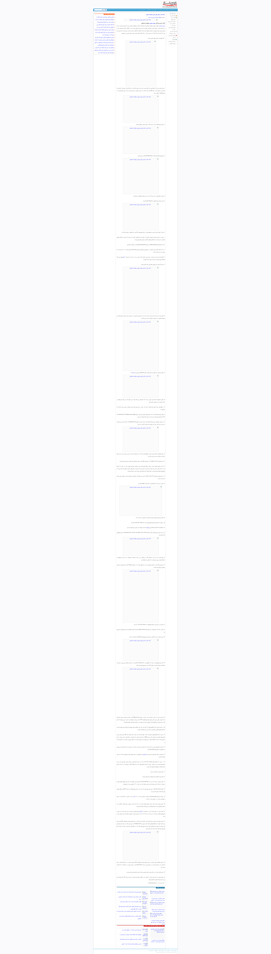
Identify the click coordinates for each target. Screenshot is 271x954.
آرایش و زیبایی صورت (171, 21)
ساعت (134, 796)
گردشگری (173, 39)
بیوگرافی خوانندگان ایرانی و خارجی (154, 17)
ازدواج (141, 811)
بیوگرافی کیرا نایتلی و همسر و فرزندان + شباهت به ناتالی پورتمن (104, 40)
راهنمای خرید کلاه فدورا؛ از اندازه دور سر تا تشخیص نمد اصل (105, 27)
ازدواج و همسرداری (172, 35)
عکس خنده (154, 10)
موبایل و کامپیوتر (172, 43)
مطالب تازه (166, 10)
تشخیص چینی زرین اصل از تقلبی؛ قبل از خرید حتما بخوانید (104, 32)
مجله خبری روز (172, 15)
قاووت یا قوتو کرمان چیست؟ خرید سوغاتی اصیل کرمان (130, 901)
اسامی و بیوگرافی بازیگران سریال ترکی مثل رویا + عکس (104, 37)
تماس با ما (142, 10)
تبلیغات (161, 10)
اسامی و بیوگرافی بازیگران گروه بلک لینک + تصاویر (131, 944)
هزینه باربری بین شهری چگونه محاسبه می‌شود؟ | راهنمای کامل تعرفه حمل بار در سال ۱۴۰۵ (104, 30)
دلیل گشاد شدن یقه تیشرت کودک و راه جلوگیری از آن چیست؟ (106, 53)
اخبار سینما (173, 25)
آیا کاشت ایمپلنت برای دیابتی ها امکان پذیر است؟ (105, 25)
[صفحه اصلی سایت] (176, 10)
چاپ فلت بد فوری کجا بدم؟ (108, 35)
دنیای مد (173, 29)
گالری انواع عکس (172, 13)
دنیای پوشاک (173, 19)
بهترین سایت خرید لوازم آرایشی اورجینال (105, 22)
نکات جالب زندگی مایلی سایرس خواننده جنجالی (155, 14)
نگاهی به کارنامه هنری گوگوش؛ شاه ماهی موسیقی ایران (130, 939)
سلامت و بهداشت (172, 33)
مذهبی (174, 37)
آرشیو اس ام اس (172, 23)
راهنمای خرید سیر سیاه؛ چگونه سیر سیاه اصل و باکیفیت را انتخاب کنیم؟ (104, 47)
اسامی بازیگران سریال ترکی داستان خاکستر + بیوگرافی (105, 17)
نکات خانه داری (172, 31)
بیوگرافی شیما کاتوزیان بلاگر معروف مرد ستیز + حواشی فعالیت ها (104, 19)
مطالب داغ (172, 10)
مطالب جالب (173, 17)
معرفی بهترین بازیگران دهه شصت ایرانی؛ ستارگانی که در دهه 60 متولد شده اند (158, 922)
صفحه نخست (174, 950)
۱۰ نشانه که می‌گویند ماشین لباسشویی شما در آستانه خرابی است (129, 911)
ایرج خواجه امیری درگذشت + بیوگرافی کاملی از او (131, 930)
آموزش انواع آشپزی (172, 27)
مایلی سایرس (152, 23)
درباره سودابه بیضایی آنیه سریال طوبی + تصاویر (104, 42)
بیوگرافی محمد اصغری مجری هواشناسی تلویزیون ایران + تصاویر (106, 45)
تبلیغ (148, 527)
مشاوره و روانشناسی (171, 41)
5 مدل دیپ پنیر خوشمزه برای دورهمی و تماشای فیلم (104, 50)
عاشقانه (149, 10)
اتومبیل (144, 754)
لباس (123, 257)
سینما (133, 373)
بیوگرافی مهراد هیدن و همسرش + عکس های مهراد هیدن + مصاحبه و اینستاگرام (158, 941)
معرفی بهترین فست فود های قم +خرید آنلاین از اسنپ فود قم (129, 892)
